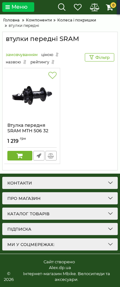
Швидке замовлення (38, 155)
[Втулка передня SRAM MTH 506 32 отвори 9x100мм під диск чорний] (32, 95)
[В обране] (52, 75)
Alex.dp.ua (60, 267)
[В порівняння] (51, 155)
